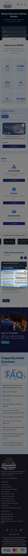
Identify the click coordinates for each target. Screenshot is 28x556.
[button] (2, 278)
